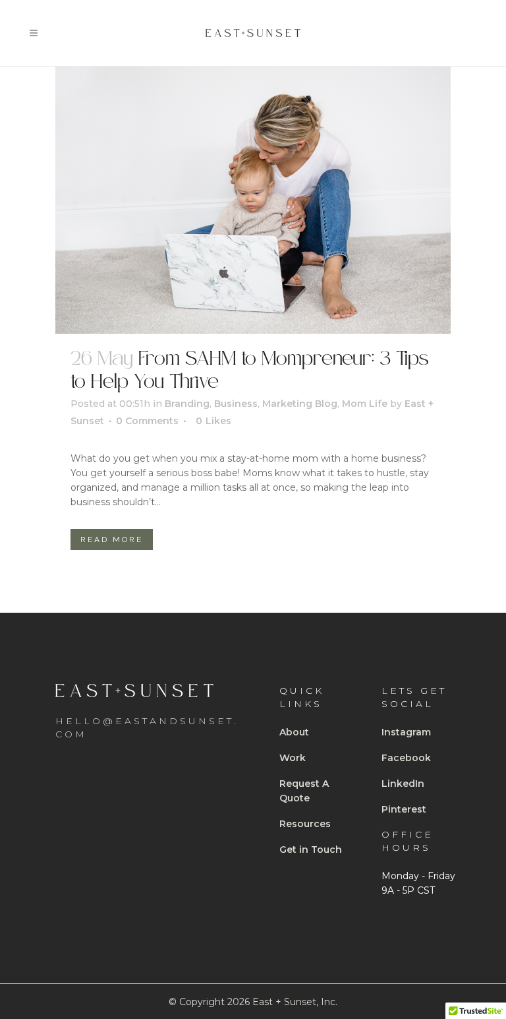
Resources (305, 824)
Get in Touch (310, 849)
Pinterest (403, 809)
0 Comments (147, 421)
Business (236, 404)
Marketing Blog (299, 404)
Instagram (406, 732)
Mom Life (364, 404)
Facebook (406, 758)
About (294, 732)
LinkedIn (402, 783)
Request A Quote (304, 791)
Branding (187, 404)
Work (292, 758)
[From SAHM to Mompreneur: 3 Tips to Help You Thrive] (253, 200)
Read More (111, 539)
